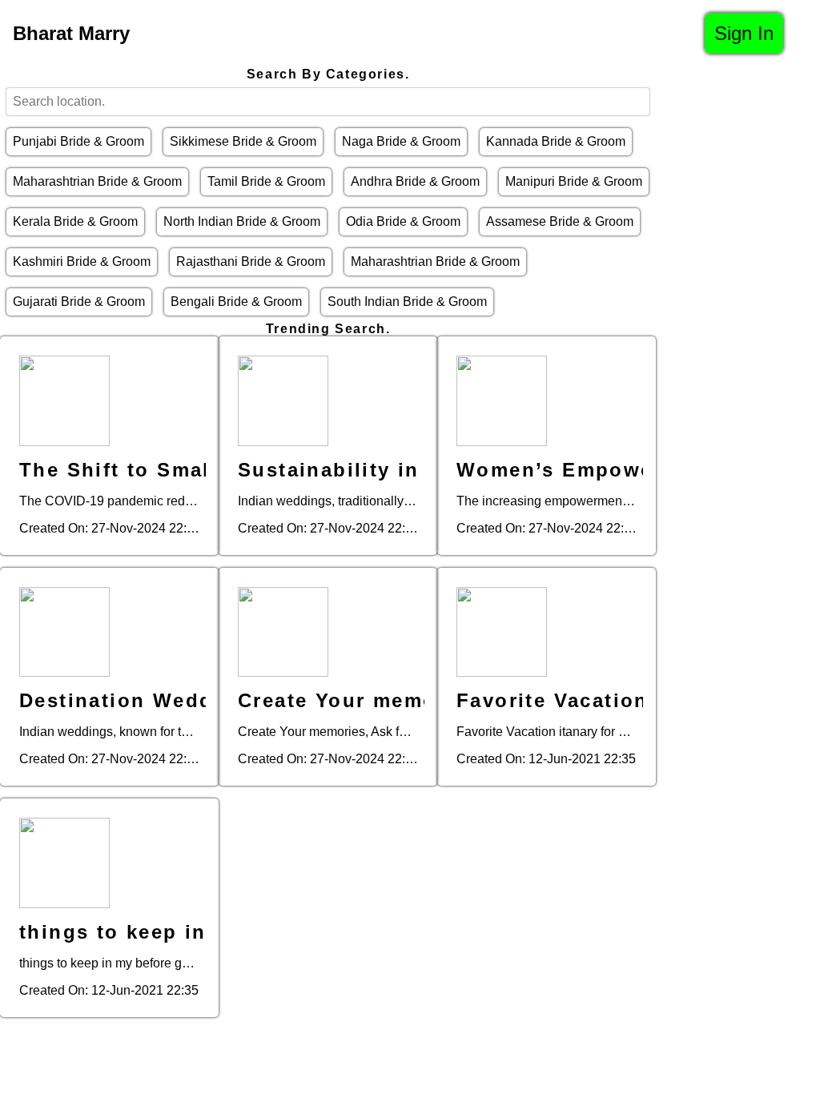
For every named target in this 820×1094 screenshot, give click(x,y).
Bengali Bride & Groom (236, 301)
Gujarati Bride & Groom (79, 301)
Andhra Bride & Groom (415, 181)
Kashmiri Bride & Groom (82, 261)
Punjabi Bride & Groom (78, 141)
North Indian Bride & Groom (241, 221)
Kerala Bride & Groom (75, 221)
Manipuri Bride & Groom (573, 181)
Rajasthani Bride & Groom (250, 261)
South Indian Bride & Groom (407, 301)
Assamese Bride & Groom (559, 221)
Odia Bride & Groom (403, 221)
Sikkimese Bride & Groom (243, 141)
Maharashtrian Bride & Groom (97, 181)
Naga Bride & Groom (401, 141)
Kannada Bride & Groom (555, 141)
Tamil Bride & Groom (266, 181)
